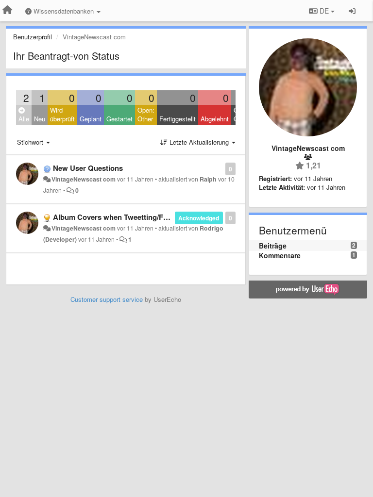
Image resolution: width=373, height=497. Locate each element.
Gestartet (119, 118)
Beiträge (273, 245)
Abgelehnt (215, 118)
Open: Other (145, 114)
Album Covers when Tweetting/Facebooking (128, 217)
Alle (23, 118)
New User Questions (88, 168)
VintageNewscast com (83, 179)
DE (324, 11)
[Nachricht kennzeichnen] (220, 168)
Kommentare (280, 255)
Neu (39, 118)
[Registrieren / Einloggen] (352, 10)
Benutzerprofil (32, 36)
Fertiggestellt (177, 118)
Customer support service (106, 299)
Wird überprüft (62, 114)
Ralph (208, 179)
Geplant (91, 118)
